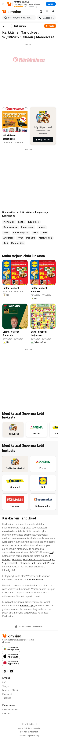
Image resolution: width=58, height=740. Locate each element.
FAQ (4, 682)
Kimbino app (27, 605)
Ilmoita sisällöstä (10, 690)
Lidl (33, 563)
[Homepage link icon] (16, 626)
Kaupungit (7, 694)
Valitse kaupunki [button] (49, 17)
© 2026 (29, 724)
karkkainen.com (34, 579)
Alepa (44, 556)
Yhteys (5, 686)
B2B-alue (6, 713)
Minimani (17, 559)
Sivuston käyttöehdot (29, 732)
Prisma (51, 563)
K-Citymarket (43, 559)
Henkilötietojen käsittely (29, 736)
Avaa (50, 4)
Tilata (51, 26)
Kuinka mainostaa (10, 709)
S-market (41, 563)
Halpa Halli (29, 559)
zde (51, 552)
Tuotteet (6, 697)
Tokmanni (24, 563)
